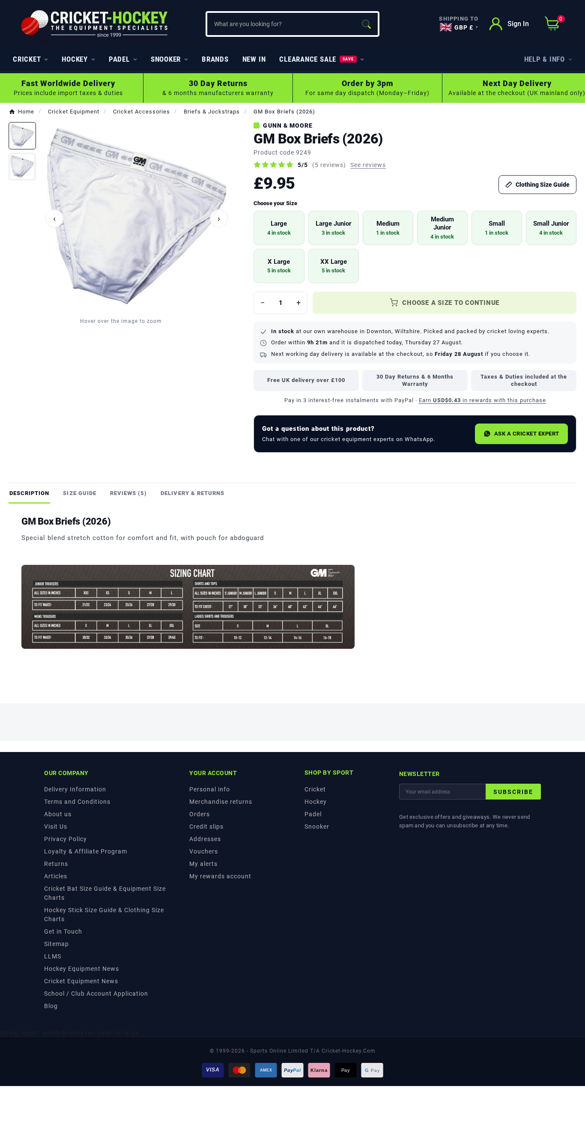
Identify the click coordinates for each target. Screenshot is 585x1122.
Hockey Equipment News (81, 968)
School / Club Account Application (96, 993)
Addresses (205, 839)
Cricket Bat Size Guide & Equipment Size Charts (105, 893)
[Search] (366, 24)
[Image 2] (22, 166)
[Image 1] (22, 135)
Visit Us (55, 826)
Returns (56, 863)
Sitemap (56, 943)
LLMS (52, 956)
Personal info (209, 789)
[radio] (279, 228)
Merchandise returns (220, 801)
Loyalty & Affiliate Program (85, 851)
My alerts (203, 863)
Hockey (315, 801)
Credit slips (206, 826)
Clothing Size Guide (543, 184)
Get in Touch (63, 931)
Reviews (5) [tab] (128, 493)
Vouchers (203, 851)
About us (58, 814)
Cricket (315, 789)
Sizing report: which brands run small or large (69, 1032)
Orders (199, 814)
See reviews (368, 164)
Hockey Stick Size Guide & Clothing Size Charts (104, 914)
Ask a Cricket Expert (526, 433)
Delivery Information (75, 789)
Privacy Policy (65, 839)
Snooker (316, 826)
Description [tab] (29, 493)
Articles (55, 876)
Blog (51, 1006)
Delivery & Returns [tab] (192, 493)
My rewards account (220, 876)
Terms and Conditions (77, 801)
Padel (313, 814)
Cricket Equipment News (81, 981)
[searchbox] (280, 24)
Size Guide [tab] (79, 493)
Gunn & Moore (288, 125)
